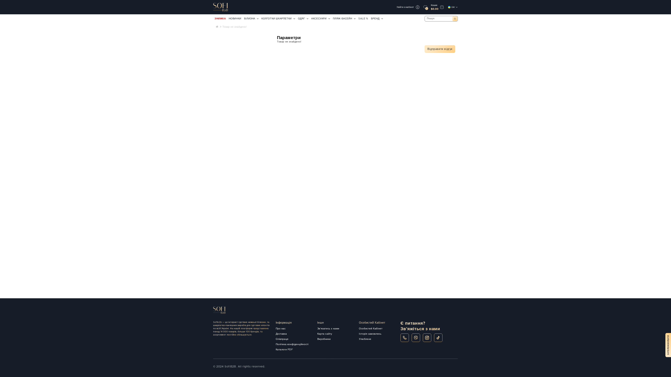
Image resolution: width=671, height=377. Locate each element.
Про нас (281, 328)
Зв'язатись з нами (328, 328)
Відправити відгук (439, 49)
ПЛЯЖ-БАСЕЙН (342, 18)
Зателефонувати (668, 345)
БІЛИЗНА (249, 18)
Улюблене (365, 339)
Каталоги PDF (284, 349)
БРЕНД (375, 18)
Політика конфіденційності (292, 344)
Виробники (324, 339)
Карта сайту (324, 334)
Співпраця (282, 339)
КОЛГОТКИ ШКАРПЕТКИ (276, 18)
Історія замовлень (370, 334)
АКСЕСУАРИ (318, 18)
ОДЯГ (301, 18)
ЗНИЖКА (220, 18)
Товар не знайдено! (234, 27)
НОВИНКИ (235, 18)
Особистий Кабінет (370, 328)
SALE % (363, 18)
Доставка (281, 334)
